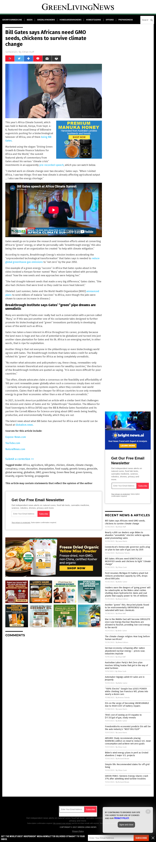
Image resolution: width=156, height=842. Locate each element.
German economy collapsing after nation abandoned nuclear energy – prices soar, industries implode (125, 651)
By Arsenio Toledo (123, 553)
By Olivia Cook (121, 567)
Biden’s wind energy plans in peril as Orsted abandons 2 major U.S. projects (126, 754)
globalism (29, 472)
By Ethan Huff (121, 527)
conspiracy (11, 468)
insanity (9, 476)
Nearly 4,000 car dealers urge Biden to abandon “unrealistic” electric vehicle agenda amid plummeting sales (127, 535)
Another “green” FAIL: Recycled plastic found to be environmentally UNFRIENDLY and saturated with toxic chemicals (127, 608)
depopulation (46, 468)
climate (70, 465)
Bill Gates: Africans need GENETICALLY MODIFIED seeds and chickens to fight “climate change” (128, 561)
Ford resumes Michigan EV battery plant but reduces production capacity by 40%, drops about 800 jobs (126, 576)
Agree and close (126, 824)
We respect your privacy (62, 823)
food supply (61, 468)
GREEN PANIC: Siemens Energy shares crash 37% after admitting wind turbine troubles (126, 777)
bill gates (49, 465)
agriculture (37, 465)
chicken (60, 465)
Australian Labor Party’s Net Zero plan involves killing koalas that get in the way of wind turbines (126, 665)
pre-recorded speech (51, 165)
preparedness (125, 20)
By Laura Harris (121, 541)
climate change (84, 465)
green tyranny (84, 472)
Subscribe (141, 838)
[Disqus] (53, 677)
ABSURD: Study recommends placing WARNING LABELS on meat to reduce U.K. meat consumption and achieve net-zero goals (128, 741)
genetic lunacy (77, 468)
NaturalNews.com (15, 449)
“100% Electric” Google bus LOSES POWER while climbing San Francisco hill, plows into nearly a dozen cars (126, 691)
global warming (14, 472)
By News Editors (122, 599)
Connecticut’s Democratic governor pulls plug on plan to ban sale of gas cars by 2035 (127, 548)
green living (48, 472)
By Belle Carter (121, 582)
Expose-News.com (15, 437)
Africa (26, 465)
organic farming (24, 476)
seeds (29, 20)
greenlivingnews (46, 20)
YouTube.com (12, 443)
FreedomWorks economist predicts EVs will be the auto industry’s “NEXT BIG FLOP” (128, 728)
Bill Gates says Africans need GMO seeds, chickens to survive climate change (125, 522)
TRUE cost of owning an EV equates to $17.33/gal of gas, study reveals (123, 716)
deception (32, 468)
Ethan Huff (28, 52)
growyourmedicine (12, 20)
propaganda (42, 476)
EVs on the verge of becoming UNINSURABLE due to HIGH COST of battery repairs (127, 704)
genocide (92, 468)
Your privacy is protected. (21, 522)
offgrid (110, 20)
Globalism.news (24, 424)
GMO (38, 472)
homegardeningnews (70, 20)
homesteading (93, 20)
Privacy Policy (78, 831)
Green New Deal (66, 472)
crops (22, 468)
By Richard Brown (122, 759)
